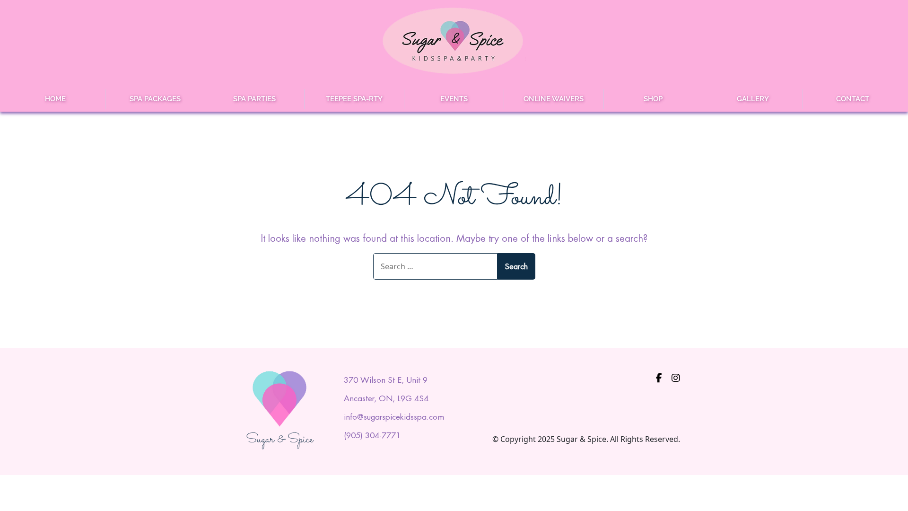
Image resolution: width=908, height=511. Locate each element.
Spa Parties (254, 99)
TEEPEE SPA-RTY (354, 99)
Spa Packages (155, 99)
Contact (852, 99)
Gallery (753, 99)
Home (55, 99)
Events (454, 99)
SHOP (653, 99)
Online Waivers (554, 99)
